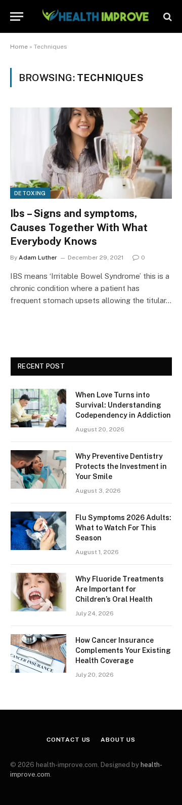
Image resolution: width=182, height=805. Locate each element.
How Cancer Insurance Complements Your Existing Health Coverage (123, 650)
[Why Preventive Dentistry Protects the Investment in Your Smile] (38, 469)
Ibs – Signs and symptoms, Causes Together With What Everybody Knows (79, 227)
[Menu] (16, 16)
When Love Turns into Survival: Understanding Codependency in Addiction (123, 405)
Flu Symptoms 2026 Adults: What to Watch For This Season (123, 528)
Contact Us (68, 739)
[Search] (166, 16)
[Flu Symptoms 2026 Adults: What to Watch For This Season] (38, 530)
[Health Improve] (95, 16)
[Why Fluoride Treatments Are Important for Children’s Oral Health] (38, 592)
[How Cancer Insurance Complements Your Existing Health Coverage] (38, 653)
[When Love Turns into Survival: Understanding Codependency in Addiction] (38, 408)
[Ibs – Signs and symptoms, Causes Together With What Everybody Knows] (91, 153)
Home (19, 46)
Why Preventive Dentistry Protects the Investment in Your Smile (121, 466)
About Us (118, 739)
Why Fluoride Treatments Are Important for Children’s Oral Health (119, 589)
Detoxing (30, 193)
